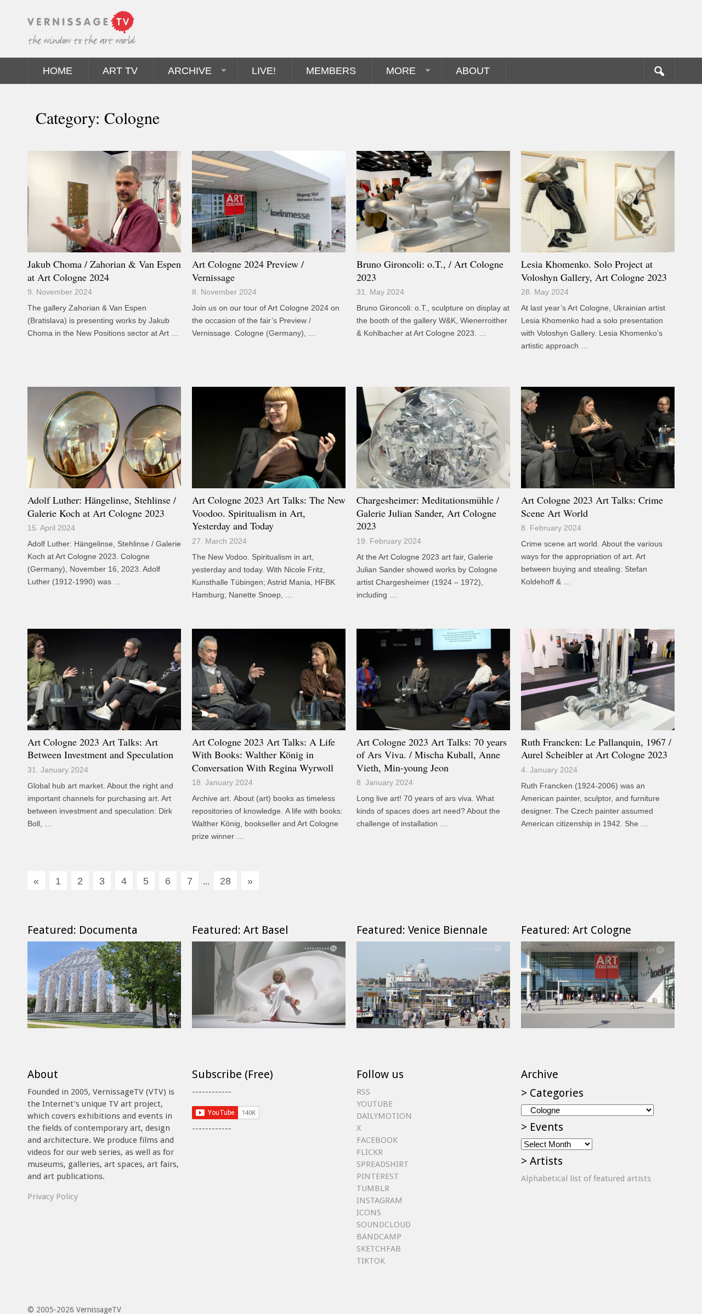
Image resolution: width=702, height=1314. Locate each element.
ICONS (368, 1212)
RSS (363, 1092)
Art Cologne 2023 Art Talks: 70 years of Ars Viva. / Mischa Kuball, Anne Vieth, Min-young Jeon (431, 754)
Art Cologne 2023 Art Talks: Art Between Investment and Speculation (100, 748)
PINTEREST (377, 1176)
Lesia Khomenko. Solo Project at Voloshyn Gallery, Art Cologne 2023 (594, 270)
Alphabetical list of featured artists (586, 1178)
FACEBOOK (377, 1140)
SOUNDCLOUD (383, 1225)
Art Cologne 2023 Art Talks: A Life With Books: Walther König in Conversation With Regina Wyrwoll (263, 754)
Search (658, 71)
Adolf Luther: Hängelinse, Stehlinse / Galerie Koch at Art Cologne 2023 (101, 506)
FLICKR (369, 1152)
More (401, 70)
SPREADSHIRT (382, 1164)
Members (331, 70)
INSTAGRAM (379, 1200)
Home (57, 70)
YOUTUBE (374, 1104)
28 (225, 881)
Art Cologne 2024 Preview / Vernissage (248, 270)
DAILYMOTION (384, 1116)
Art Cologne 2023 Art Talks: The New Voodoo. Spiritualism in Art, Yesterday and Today (269, 512)
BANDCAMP (378, 1237)
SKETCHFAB (378, 1249)
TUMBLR (372, 1188)
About (473, 70)
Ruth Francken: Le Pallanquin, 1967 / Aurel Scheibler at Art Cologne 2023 (596, 748)
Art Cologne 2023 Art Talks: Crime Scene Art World (592, 506)
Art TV (120, 70)
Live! (264, 70)
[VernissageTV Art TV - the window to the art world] (82, 29)
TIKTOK (370, 1261)
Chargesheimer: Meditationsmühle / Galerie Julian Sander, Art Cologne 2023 (427, 512)
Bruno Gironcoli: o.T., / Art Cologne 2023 (429, 270)
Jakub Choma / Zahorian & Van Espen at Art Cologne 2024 (104, 270)
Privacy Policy (52, 1197)
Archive (190, 70)
